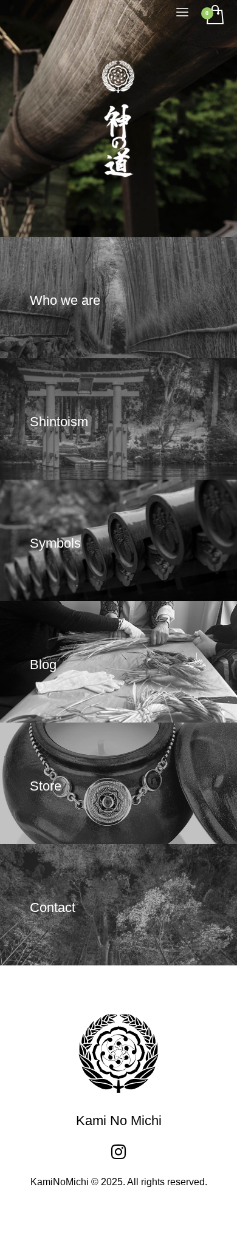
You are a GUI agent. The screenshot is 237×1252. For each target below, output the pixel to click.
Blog (43, 664)
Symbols (55, 543)
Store (45, 786)
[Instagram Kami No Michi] (118, 1152)
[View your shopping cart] (214, 15)
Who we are (65, 300)
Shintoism (59, 421)
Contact (52, 907)
